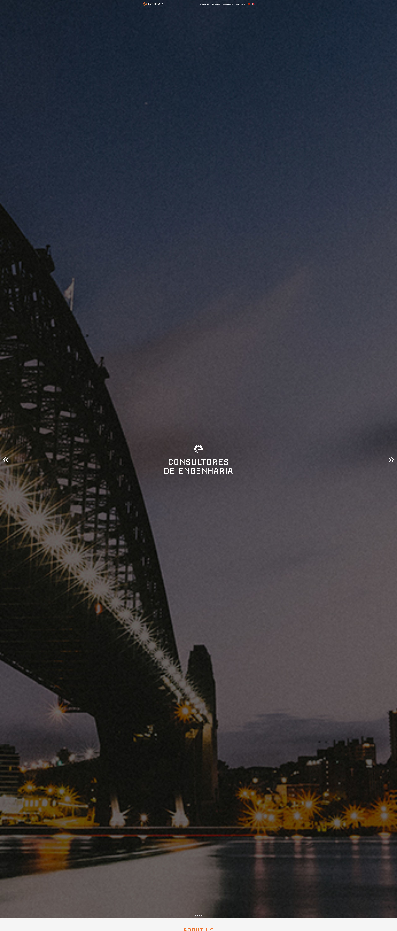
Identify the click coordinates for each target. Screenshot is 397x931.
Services (216, 4)
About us (204, 4)
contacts (240, 4)
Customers (228, 4)
